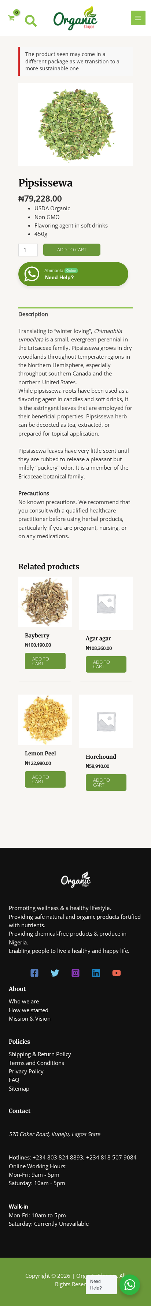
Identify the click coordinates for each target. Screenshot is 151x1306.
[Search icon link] (31, 23)
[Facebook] (34, 973)
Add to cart (71, 249)
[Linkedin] (96, 973)
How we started (28, 1010)
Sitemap (19, 1088)
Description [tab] (33, 314)
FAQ (14, 1079)
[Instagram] (75, 973)
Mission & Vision (30, 1018)
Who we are (24, 1001)
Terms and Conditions (36, 1062)
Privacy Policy (26, 1071)
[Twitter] (55, 973)
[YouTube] (116, 973)
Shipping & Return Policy (40, 1054)
